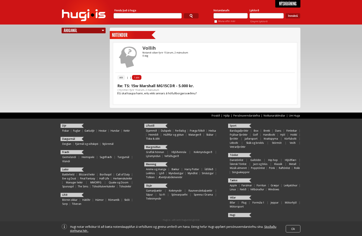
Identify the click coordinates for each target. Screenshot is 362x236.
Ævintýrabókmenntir (170, 177)
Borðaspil (105, 174)
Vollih (149, 48)
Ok (293, 229)
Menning (151, 164)
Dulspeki (166, 130)
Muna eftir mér (226, 21)
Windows (273, 189)
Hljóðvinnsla (179, 152)
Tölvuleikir (125, 186)
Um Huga (294, 115)
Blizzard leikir (87, 174)
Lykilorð (254, 10)
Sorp (65, 204)
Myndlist (193, 173)
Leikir (65, 169)
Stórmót (277, 143)
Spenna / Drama (203, 194)
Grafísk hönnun (155, 152)
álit (136, 77)
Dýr (64, 125)
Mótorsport (237, 206)
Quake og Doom (118, 182)
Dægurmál (68, 139)
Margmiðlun (153, 147)
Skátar (209, 134)
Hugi (232, 215)
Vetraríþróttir (238, 147)
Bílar (232, 202)
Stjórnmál (108, 144)
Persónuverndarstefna (246, 115)
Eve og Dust (69, 178)
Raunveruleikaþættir (200, 190)
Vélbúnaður (257, 189)
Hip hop (273, 160)
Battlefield (68, 174)
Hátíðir (86, 200)
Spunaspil (68, 186)
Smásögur (208, 173)
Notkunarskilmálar (274, 115)
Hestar (103, 130)
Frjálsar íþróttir (239, 134)
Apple (233, 185)
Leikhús (150, 173)
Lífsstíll (150, 125)
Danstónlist (236, 160)
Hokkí (293, 134)
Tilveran (76, 204)
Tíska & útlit (153, 138)
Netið (243, 189)
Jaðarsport (251, 138)
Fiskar (65, 130)
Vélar (233, 197)
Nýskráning (288, 4)
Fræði (65, 152)
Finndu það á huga (125, 10)
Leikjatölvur (290, 185)
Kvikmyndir (175, 190)
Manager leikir (74, 182)
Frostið (216, 115)
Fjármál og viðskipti (86, 144)
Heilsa (212, 130)
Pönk (272, 168)
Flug (244, 202)
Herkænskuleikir (122, 178)
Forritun (261, 185)
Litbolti (234, 143)
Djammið (151, 130)
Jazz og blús (260, 164)
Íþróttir (234, 138)
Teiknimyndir (153, 198)
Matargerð (195, 134)
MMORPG (95, 182)
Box (256, 130)
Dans (278, 130)
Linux (233, 189)
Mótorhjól (291, 202)
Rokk (297, 168)
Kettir (127, 130)
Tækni (233, 180)
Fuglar (76, 130)
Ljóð (161, 173)
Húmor (99, 200)
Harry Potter (192, 169)
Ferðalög (180, 130)
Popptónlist (258, 168)
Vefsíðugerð (171, 156)
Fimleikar (291, 130)
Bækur (175, 169)
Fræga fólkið (197, 130)
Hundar (115, 130)
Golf (255, 134)
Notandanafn (221, 10)
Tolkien (150, 177)
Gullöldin (255, 160)
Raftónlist (284, 168)
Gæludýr (89, 130)
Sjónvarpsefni (179, 194)
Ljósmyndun (153, 156)
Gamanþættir (154, 190)
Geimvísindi (69, 157)
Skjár (149, 185)
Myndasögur (176, 173)
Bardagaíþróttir (239, 130)
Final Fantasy (87, 178)
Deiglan (66, 144)
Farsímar (247, 185)
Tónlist (234, 155)
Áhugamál (70, 30)
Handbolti (269, 134)
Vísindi (66, 161)
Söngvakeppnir (241, 172)
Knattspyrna (271, 138)
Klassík (278, 164)
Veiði (293, 143)
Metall (292, 164)
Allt (121, 77)
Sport (233, 125)
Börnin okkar (70, 200)
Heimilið (153, 134)
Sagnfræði (106, 157)
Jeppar (275, 202)
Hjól (282, 134)
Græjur (275, 185)
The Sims (83, 186)
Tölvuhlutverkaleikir (103, 186)
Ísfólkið (209, 169)
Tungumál (123, 157)
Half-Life (104, 178)
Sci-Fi (162, 194)
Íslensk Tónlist (238, 164)
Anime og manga (156, 169)
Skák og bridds (255, 143)
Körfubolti (290, 138)
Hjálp (227, 115)
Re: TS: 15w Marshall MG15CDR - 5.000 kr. (155, 85)
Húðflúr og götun (173, 134)
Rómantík (113, 200)
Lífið (64, 195)
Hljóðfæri (124, 89)
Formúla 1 (258, 202)
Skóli (127, 200)
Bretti (267, 130)
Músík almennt (238, 168)
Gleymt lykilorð (259, 21)
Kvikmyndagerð (203, 152)
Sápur (149, 194)
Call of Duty (123, 174)
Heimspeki (88, 157)
